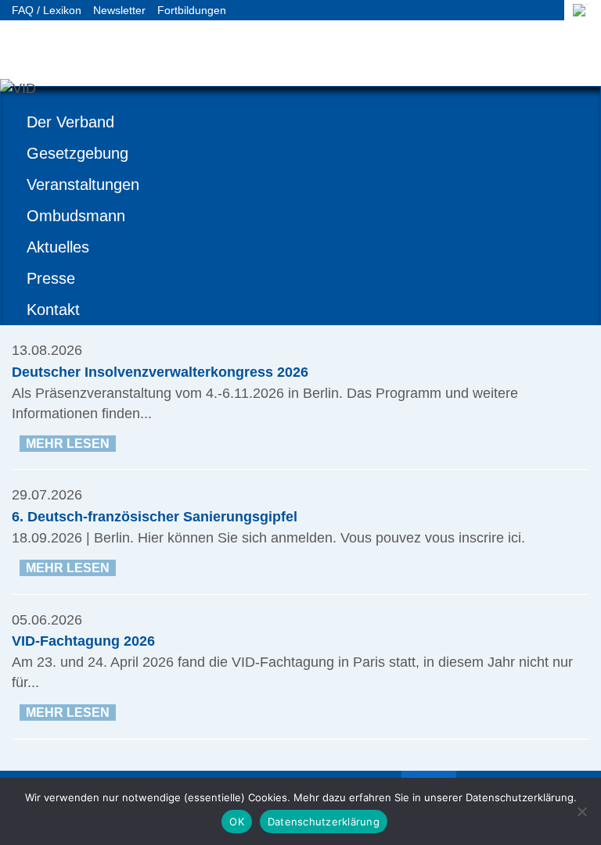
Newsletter (119, 10)
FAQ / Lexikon (46, 10)
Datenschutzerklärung (324, 821)
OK (236, 821)
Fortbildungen (191, 10)
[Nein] (581, 811)
